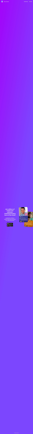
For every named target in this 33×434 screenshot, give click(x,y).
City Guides (30, 1)
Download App (26, 1)
